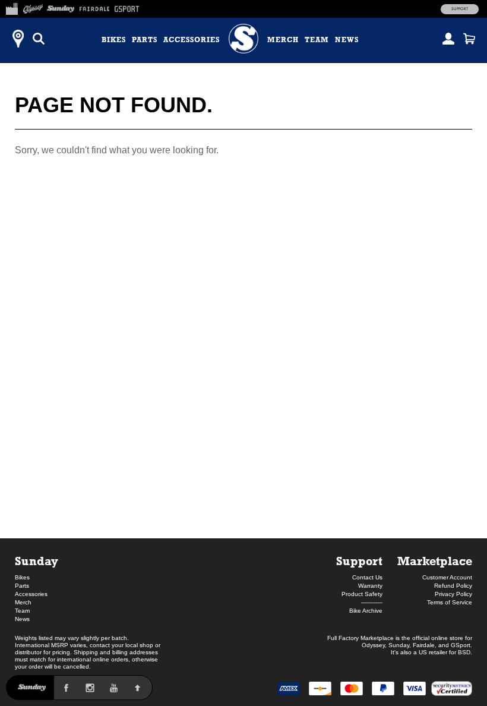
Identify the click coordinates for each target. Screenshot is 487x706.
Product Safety (361, 594)
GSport (460, 645)
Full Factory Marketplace (360, 638)
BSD (464, 652)
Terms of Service (449, 602)
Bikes (114, 40)
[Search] (38, 38)
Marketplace (434, 561)
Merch (283, 40)
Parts (144, 40)
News (347, 40)
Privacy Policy (453, 594)
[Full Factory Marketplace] (11, 7)
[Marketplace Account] (448, 38)
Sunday (36, 561)
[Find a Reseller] (18, 38)
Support (459, 9)
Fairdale (424, 645)
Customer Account (447, 577)
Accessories (191, 40)
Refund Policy (453, 585)
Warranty (370, 585)
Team (317, 40)
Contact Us (367, 577)
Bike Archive (365, 610)
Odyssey (373, 645)
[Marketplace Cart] (469, 38)
